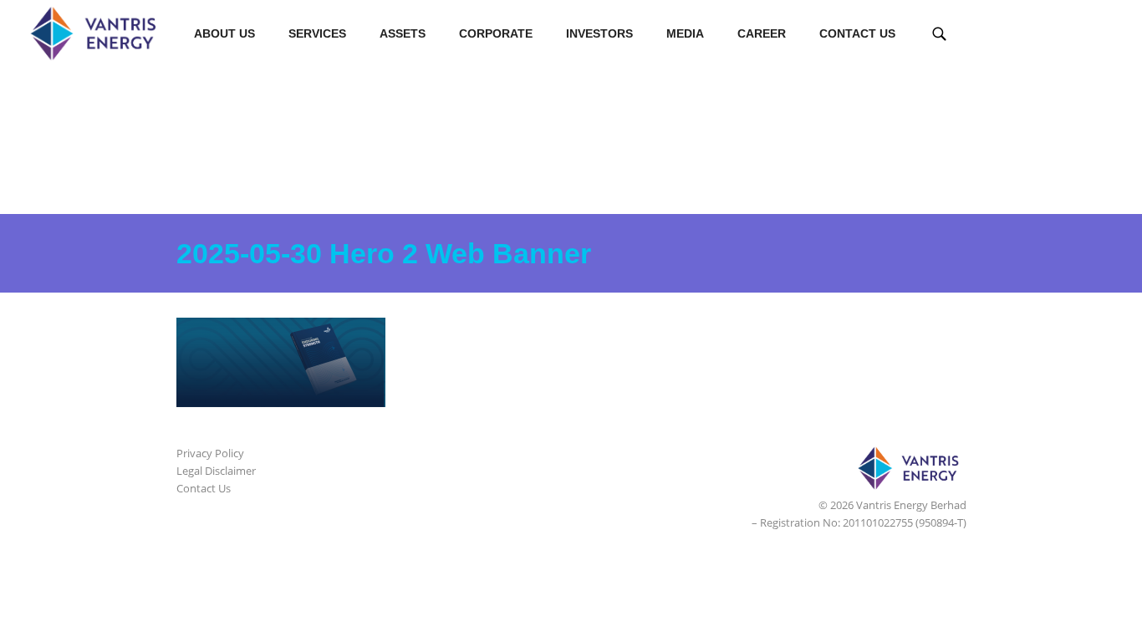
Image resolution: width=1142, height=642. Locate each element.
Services (317, 33)
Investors (599, 33)
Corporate (496, 33)
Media (685, 33)
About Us (224, 33)
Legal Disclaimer (216, 470)
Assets (403, 33)
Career (761, 33)
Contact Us (857, 33)
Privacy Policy (210, 453)
